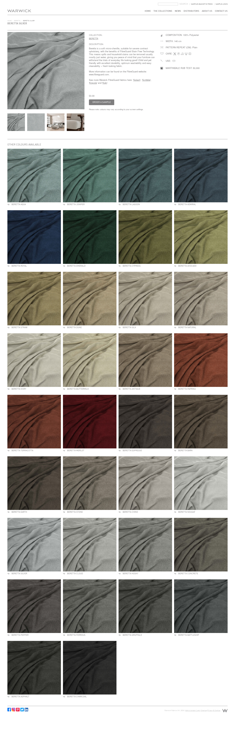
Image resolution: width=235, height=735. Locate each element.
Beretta (17, 21)
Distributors (191, 11)
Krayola (93, 82)
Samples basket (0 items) (202, 4)
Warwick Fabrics (19, 7)
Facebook (9, 709)
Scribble (146, 80)
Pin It (18, 709)
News (178, 11)
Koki (105, 82)
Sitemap (204, 710)
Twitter (22, 709)
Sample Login (222, 4)
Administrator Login (192, 710)
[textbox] (168, 4)
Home (148, 11)
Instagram (13, 709)
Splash (136, 80)
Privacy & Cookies (213, 710)
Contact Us (221, 11)
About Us (207, 11)
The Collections (162, 11)
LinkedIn (26, 709)
